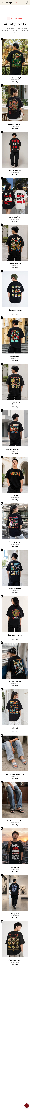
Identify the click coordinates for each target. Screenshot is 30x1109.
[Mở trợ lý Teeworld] (26, 1105)
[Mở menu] (2, 2)
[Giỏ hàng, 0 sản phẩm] (27, 2)
